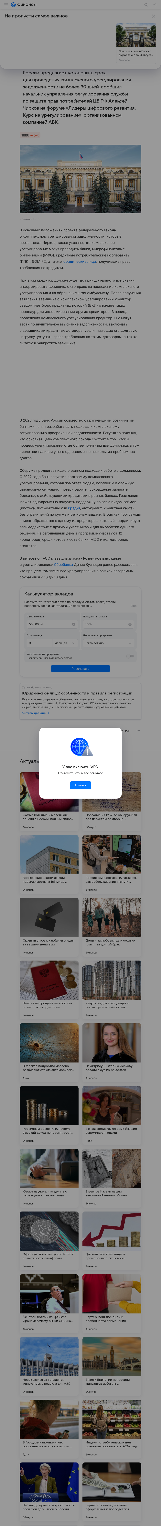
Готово (80, 785)
